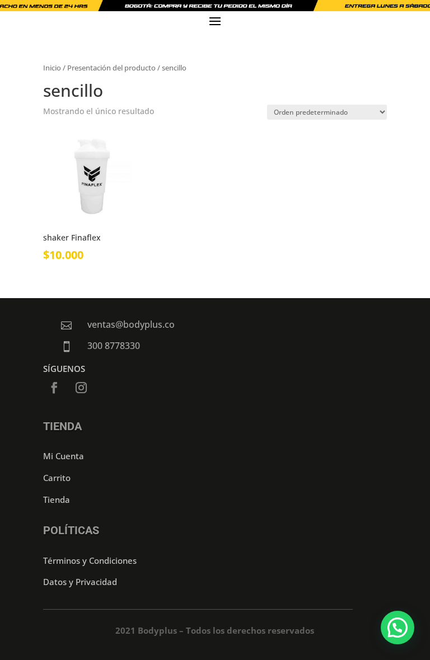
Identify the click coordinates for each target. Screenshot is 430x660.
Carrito (57, 477)
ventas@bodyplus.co (131, 324)
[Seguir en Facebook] (54, 387)
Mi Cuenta (63, 455)
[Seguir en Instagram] (81, 387)
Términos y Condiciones (90, 560)
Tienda (56, 499)
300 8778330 (113, 346)
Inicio (52, 68)
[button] (397, 627)
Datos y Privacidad (80, 581)
